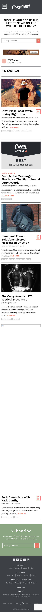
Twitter (17, 583)
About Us (6, 594)
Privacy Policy (25, 597)
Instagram (28, 560)
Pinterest (24, 583)
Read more (14, 127)
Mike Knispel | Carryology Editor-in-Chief (15, 117)
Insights (4, 517)
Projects (16, 319)
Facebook (9, 583)
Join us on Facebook (14, 560)
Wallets (25, 568)
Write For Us (26, 594)
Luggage (17, 568)
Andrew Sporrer (8, 246)
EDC (12, 130)
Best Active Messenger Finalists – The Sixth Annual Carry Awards (20, 179)
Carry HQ (6, 303)
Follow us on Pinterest (21, 560)
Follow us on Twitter (17, 560)
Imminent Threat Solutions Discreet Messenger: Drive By (15, 239)
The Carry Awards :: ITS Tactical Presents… (17, 298)
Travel (23, 130)
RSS (24, 560)
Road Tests (10, 575)
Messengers (21, 259)
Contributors (15, 594)
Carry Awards (6, 199)
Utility (29, 130)
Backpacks (5, 130)
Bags (28, 259)
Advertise (16, 597)
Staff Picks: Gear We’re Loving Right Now (17, 112)
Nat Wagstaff (7, 503)
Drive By (4, 259)
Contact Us (35, 594)
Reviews (12, 259)
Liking (17, 130)
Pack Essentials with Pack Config (15, 499)
